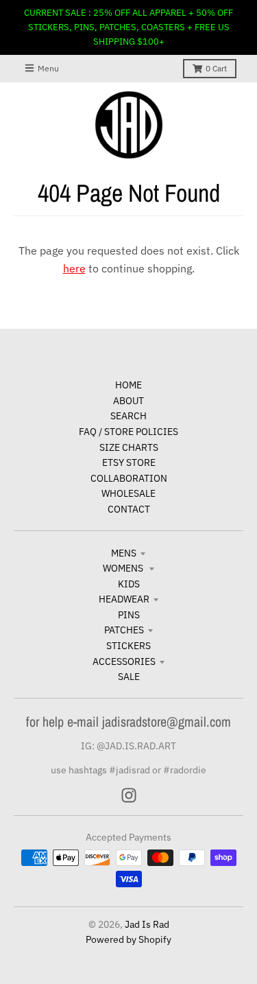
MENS (123, 553)
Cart (216, 68)
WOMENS (124, 568)
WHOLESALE (128, 493)
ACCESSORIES (124, 661)
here (74, 268)
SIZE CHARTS (128, 447)
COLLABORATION (128, 478)
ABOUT (128, 401)
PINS (129, 615)
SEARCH (128, 416)
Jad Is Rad (147, 924)
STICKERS (128, 646)
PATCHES (124, 630)
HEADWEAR (124, 599)
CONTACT (129, 509)
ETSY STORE (129, 462)
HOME (128, 385)
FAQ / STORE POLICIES (128, 431)
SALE (129, 676)
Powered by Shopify (128, 939)
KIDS (129, 584)
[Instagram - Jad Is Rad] (129, 795)
